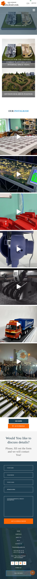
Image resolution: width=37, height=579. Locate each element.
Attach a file (11, 489)
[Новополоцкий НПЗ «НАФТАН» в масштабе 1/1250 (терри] (18, 174)
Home (18, 531)
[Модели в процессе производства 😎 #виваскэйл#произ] (18, 211)
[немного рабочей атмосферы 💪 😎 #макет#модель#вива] (18, 137)
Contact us (18, 543)
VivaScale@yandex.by (18, 547)
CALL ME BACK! (18, 573)
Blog (18, 540)
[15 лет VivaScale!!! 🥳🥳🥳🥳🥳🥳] (18, 361)
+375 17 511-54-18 (18, 552)
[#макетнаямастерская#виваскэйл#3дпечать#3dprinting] (18, 286)
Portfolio (19, 534)
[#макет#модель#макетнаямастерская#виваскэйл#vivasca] (18, 399)
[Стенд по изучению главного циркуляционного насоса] (18, 249)
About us (18, 537)
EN (28, 3)
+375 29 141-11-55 (18, 550)
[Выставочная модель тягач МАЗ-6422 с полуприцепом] (18, 324)
